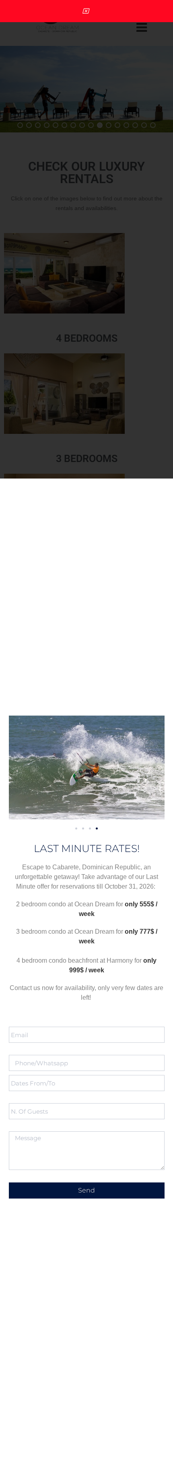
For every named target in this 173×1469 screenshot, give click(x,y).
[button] (76, 828)
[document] (86, 734)
